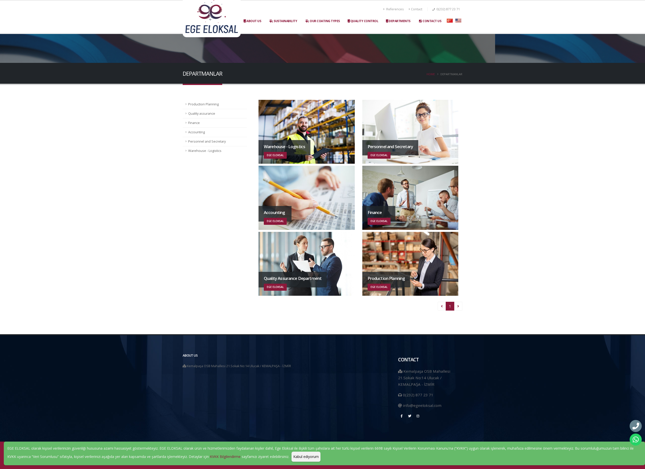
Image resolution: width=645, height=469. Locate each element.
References (394, 9)
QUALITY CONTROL (364, 21)
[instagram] (417, 415)
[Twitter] (409, 415)
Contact (416, 9)
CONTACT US (432, 21)
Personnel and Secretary (207, 141)
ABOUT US (253, 21)
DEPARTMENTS (399, 21)
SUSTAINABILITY (285, 21)
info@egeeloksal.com (422, 405)
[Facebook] (401, 415)
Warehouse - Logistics (204, 151)
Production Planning (203, 104)
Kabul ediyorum (306, 456)
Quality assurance (201, 113)
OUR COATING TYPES (324, 21)
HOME (431, 74)
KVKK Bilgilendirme (225, 456)
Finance (194, 123)
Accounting (196, 132)
